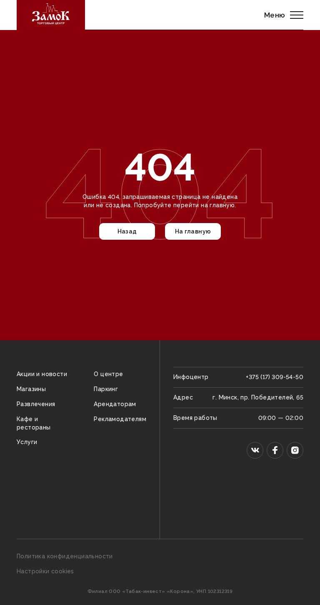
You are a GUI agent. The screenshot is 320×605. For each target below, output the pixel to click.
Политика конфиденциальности (65, 556)
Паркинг (106, 389)
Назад (127, 231)
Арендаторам (115, 404)
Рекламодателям (120, 419)
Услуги (27, 442)
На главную (193, 231)
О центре (108, 374)
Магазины (31, 389)
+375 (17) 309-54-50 (274, 377)
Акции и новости (42, 374)
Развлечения (36, 404)
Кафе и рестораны (34, 423)
